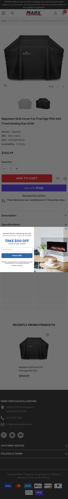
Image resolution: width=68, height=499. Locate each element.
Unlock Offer (17, 255)
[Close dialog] (66, 228)
